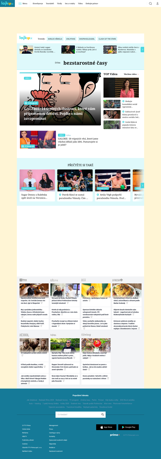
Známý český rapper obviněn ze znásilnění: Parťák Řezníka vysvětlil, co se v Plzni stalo (45, 50)
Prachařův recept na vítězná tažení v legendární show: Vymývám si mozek (65, 323)
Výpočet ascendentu (57, 407)
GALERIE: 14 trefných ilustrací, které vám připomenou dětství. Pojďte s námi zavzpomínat (59, 113)
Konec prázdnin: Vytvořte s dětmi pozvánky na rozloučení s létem (95, 377)
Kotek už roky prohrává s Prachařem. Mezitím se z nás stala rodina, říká (64, 312)
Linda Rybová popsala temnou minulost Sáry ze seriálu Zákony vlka (130, 126)
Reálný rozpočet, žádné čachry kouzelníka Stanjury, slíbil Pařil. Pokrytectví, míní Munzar (32, 323)
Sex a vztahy (70, 3)
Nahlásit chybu (27, 451)
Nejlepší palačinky (90, 407)
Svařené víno (76, 403)
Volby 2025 (64, 403)
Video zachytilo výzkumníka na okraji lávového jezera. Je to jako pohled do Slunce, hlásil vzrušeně (95, 323)
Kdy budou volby (111, 400)
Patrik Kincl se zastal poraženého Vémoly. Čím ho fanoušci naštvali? (74, 196)
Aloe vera (107, 403)
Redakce (52, 447)
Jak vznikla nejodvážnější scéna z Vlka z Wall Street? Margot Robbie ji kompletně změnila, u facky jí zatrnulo (33, 379)
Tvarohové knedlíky (74, 407)
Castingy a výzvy (54, 433)
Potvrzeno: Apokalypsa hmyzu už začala (95, 299)
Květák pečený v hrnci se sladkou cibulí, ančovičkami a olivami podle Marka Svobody (127, 300)
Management (53, 425)
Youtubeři (50, 3)
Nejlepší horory (62, 400)
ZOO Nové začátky (127, 400)
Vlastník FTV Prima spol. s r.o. (32, 447)
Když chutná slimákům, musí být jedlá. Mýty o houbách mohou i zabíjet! (95, 355)
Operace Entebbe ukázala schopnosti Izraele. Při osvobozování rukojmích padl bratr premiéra (96, 313)
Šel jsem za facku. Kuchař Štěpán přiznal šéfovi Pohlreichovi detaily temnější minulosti (64, 300)
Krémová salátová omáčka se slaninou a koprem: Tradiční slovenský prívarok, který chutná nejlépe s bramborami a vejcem (126, 325)
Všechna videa (130, 74)
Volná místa (26, 429)
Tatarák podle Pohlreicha (92, 403)
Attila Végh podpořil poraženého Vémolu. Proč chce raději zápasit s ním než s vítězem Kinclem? (110, 196)
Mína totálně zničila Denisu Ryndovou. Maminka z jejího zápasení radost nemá (128, 50)
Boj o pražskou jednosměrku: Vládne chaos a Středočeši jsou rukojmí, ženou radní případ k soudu (34, 312)
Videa (80, 3)
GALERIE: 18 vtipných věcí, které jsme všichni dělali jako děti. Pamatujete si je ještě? (78, 141)
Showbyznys (38, 3)
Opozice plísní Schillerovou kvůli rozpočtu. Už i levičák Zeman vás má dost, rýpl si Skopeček (33, 300)
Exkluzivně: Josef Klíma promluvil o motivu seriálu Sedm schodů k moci (131, 115)
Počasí (101, 400)
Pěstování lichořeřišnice (122, 403)
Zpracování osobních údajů (58, 440)
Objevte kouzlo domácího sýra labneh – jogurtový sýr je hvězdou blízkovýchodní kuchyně (126, 312)
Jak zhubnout (32, 400)
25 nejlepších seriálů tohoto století (34, 353)
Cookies (25, 444)
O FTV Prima (26, 425)
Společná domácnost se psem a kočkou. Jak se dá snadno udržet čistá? (95, 367)
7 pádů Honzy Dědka (51, 403)
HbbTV (24, 436)
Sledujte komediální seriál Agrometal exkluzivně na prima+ (129, 106)
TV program (74, 400)
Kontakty (52, 436)
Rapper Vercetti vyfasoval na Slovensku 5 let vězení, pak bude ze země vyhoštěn (65, 367)
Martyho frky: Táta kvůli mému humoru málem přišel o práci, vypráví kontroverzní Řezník (63, 355)
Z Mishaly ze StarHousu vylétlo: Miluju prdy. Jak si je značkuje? (86, 49)
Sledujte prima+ (92, 3)
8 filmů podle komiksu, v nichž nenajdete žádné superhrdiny (32, 366)
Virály (59, 3)
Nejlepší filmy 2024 (46, 400)
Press (51, 429)
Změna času (85, 400)
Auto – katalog (35, 403)
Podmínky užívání (28, 440)
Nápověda (52, 444)
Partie (94, 400)
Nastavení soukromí (55, 451)
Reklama (25, 433)
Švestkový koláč (105, 407)
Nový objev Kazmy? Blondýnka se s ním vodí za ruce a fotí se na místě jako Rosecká (65, 378)
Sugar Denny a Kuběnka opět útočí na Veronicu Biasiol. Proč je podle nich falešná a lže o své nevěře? (35, 196)
